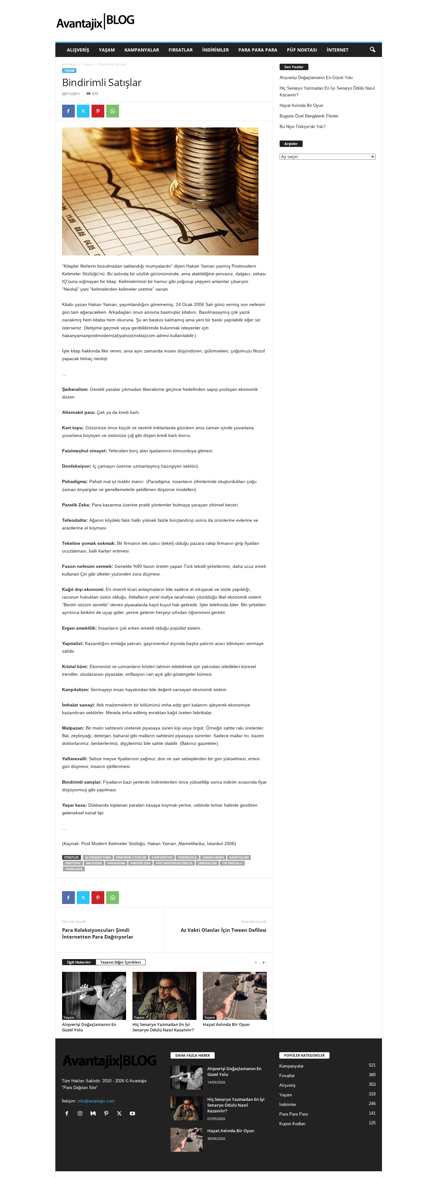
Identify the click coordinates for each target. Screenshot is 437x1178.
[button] (372, 50)
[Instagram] (81, 1114)
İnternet (337, 50)
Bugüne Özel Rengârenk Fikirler (309, 116)
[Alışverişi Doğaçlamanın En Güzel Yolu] (94, 996)
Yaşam (107, 50)
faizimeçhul (187, 857)
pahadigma (116, 863)
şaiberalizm (207, 863)
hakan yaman (213, 857)
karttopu (73, 863)
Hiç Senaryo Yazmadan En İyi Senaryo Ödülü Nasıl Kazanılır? (163, 1027)
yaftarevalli (232, 863)
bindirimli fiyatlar (131, 857)
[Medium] (94, 1114)
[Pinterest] (97, 111)
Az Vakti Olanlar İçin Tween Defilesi (223, 930)
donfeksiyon (162, 857)
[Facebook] (68, 111)
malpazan (94, 863)
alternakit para (98, 857)
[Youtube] (133, 1114)
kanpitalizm (239, 857)
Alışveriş (78, 50)
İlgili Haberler (79, 962)
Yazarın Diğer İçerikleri (120, 962)
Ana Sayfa (69, 64)
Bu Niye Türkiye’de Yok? (302, 126)
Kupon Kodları (292, 1123)
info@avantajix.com (96, 1101)
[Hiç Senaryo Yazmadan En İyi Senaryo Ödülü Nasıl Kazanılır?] (164, 996)
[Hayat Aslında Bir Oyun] (235, 996)
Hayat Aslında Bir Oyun (226, 1024)
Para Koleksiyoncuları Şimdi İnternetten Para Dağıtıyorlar (97, 933)
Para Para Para (257, 50)
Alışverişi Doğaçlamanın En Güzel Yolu (89, 1027)
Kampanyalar (141, 50)
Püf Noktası (302, 50)
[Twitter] (83, 111)
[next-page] (263, 962)
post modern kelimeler (174, 863)
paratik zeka (140, 863)
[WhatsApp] (112, 111)
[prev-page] (256, 962)
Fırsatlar (181, 50)
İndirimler (215, 50)
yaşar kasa (74, 869)
